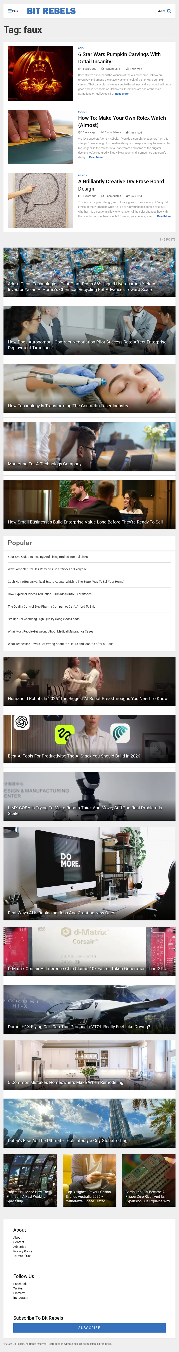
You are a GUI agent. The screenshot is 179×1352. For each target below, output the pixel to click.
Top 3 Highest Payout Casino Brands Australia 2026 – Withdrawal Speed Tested (88, 1196)
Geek (81, 48)
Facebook (20, 1284)
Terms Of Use (22, 1256)
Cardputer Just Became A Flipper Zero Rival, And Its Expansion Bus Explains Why (148, 1196)
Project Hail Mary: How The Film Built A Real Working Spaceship (28, 1196)
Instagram (20, 1297)
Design (82, 112)
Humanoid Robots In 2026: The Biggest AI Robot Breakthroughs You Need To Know (88, 698)
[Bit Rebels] (49, 14)
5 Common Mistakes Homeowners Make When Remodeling (65, 1082)
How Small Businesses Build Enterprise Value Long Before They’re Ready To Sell (85, 522)
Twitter (18, 1288)
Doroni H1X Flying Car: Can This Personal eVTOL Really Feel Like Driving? (79, 1026)
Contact (18, 1242)
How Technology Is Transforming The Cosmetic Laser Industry (68, 405)
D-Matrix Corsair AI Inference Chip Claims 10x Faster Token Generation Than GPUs (88, 968)
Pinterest (19, 1293)
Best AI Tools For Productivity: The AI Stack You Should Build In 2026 (74, 756)
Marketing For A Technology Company (44, 463)
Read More (122, 93)
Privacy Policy (22, 1251)
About (17, 1237)
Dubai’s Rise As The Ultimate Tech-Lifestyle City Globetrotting (67, 1140)
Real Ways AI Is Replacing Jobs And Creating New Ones (61, 912)
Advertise (19, 1246)
